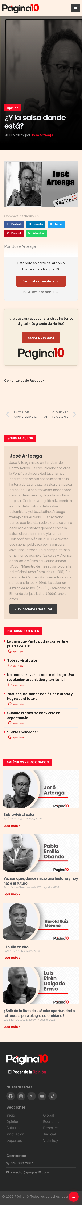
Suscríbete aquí (41, 337)
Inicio (10, 1115)
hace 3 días (18, 737)
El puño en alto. (16, 947)
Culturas (13, 1128)
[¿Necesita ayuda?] (74, 1197)
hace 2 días (18, 685)
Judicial (49, 1134)
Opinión (12, 108)
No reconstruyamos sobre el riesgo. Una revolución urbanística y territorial (40, 677)
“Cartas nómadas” (22, 732)
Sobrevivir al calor (22, 660)
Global (48, 1115)
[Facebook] (10, 1096)
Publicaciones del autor (33, 609)
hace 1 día (17, 651)
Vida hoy (50, 1140)
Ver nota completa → (41, 281)
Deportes (14, 1140)
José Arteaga (42, 135)
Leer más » (12, 825)
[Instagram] (21, 1096)
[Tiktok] (52, 1096)
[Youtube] (42, 1096)
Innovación (15, 1134)
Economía (51, 1121)
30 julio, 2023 (14, 135)
